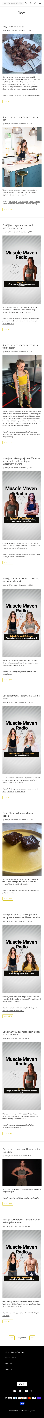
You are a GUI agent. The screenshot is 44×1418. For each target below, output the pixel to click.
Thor (38, 1313)
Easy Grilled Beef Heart (13, 26)
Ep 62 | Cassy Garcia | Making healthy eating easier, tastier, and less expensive (21, 916)
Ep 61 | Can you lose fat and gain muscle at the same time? (21, 1033)
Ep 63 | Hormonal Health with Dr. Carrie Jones (21, 697)
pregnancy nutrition (8, 323)
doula (10, 318)
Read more (8, 101)
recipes (13, 893)
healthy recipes (27, 95)
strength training (7, 436)
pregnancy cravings (18, 1010)
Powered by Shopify (29, 1411)
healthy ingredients (33, 890)
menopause (10, 791)
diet (18, 1198)
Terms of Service (10, 1357)
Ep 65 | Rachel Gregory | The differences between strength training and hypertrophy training (21, 461)
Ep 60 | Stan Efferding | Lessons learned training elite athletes (21, 1221)
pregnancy (22, 321)
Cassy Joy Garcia (14, 1008)
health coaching (23, 201)
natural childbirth (33, 318)
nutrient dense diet (13, 203)
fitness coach (33, 432)
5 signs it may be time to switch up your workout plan (21, 346)
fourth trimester (17, 318)
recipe (8, 893)
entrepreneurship (22, 671)
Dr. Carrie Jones (13, 789)
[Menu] (40, 3)
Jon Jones (20, 1313)
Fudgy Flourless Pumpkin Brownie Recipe (18, 814)
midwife (25, 318)
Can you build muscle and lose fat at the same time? (21, 1150)
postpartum (14, 321)
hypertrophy (20, 554)
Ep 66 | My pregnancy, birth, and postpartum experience (17, 226)
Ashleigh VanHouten (18, 1411)
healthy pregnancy (31, 1008)
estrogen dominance (24, 789)
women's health (7, 674)
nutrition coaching (31, 203)
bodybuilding (24, 432)
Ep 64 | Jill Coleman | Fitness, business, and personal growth (20, 580)
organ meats (36, 95)
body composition (14, 432)
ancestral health (13, 95)
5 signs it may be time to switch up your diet (21, 118)
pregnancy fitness (31, 321)
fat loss (31, 1125)
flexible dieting (13, 201)
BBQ (20, 95)
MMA (25, 1313)
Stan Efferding (32, 1313)
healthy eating (22, 890)
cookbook (22, 1008)
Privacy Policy (9, 1363)
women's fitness (20, 556)
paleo (4, 893)
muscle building (18, 434)
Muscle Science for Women (31, 434)
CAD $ (21, 1383)
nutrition (22, 203)
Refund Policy (9, 1369)
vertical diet (5, 1315)
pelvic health (6, 321)
